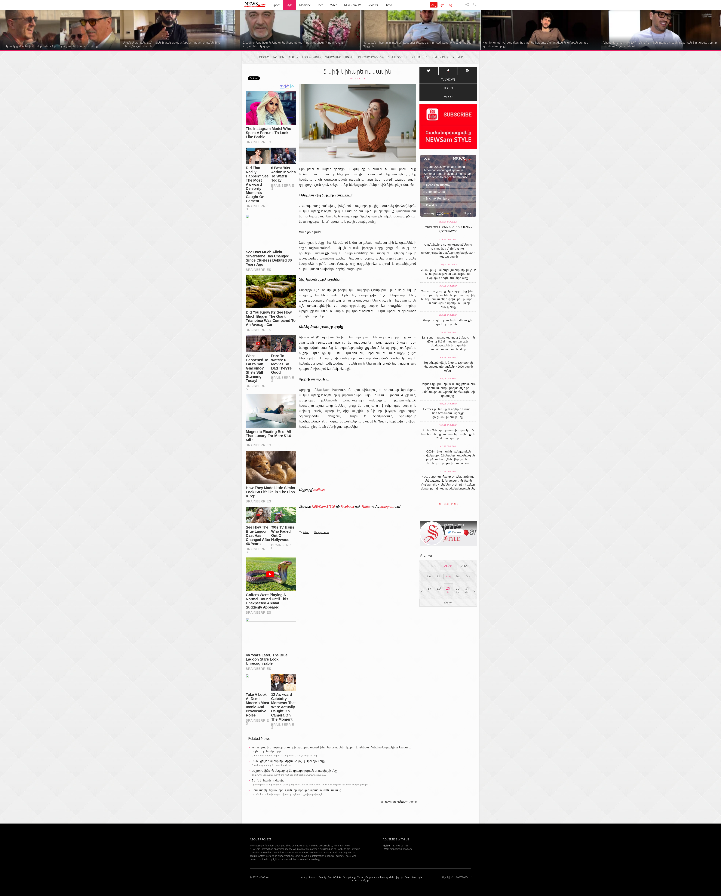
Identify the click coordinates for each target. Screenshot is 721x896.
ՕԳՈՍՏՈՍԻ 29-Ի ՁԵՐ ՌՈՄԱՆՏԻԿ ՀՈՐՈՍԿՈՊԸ (448, 229)
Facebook (347, 506)
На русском (321, 532)
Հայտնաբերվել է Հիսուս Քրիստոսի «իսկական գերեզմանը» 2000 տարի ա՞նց (448, 366)
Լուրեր (263, 57)
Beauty (293, 57)
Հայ (433, 5)
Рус (442, 5)
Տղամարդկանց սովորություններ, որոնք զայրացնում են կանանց (296, 790)
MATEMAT (461, 877)
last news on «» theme (398, 801)
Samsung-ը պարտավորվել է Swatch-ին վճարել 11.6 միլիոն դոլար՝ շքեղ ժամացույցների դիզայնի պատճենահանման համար (448, 343)
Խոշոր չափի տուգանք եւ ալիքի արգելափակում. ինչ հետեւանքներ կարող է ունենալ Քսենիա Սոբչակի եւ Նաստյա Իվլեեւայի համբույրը (331, 749)
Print (306, 532)
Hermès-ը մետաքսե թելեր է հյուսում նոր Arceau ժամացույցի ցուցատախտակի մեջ (448, 413)
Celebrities (420, 57)
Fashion (278, 57)
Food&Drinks (311, 57)
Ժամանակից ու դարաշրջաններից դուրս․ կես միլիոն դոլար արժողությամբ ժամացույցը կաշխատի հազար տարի (448, 250)
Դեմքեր (457, 57)
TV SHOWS (448, 79)
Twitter (365, 506)
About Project (260, 839)
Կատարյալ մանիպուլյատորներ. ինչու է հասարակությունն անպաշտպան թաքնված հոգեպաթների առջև (448, 274)
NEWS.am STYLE (323, 506)
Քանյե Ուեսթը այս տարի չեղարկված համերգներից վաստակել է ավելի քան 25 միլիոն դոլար (448, 434)
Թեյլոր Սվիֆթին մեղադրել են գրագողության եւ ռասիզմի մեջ (294, 770)
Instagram (387, 506)
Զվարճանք (333, 57)
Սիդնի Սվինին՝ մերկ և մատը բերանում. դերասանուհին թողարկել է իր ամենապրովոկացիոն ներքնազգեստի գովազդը (448, 389)
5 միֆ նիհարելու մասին (268, 780)
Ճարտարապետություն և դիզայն (383, 57)
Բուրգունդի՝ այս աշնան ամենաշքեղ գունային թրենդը (448, 322)
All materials (448, 504)
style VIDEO (440, 57)
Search (448, 603)
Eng (449, 5)
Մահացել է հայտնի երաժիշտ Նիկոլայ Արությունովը (288, 761)
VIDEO (448, 97)
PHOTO (448, 88)
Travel (349, 57)
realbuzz (319, 489)
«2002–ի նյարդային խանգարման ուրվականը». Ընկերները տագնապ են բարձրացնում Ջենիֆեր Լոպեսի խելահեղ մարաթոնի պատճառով (448, 457)
